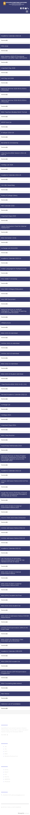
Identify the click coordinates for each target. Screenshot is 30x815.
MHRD (6, 753)
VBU (6, 749)
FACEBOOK (7, 781)
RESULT (6, 772)
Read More (4, 734)
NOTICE (6, 769)
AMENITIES (7, 779)
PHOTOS (7, 776)
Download (3, 40)
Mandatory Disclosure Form (11, 756)
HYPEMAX (26, 813)
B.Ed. (6, 774)
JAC (6, 746)
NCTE (6, 751)
